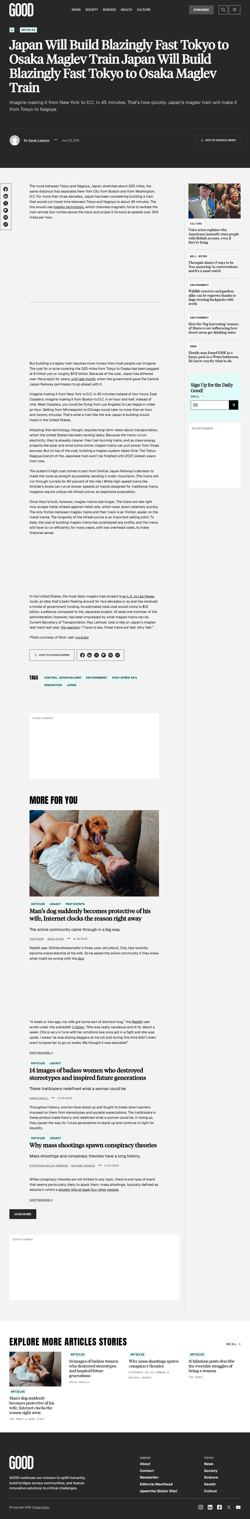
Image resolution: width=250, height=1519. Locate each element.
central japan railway (62, 677)
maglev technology (68, 207)
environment (96, 677)
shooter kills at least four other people (88, 1189)
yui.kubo (81, 637)
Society (91, 10)
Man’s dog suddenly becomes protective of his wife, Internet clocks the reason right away (90, 914)
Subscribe (201, 9)
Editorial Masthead (156, 1484)
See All (231, 1344)
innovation (53, 685)
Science (109, 10)
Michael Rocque (83, 1165)
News (76, 10)
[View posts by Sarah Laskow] (14, 140)
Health (126, 10)
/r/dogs (78, 1027)
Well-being (198, 256)
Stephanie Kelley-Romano (48, 1165)
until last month (83, 379)
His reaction (70, 627)
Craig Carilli (38, 1098)
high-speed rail (125, 677)
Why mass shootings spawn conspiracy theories (93, 1145)
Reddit (137, 1021)
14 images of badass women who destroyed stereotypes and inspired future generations (87, 1073)
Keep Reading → (41, 1053)
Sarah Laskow (38, 140)
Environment (199, 285)
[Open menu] (234, 9)
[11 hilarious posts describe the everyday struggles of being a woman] (215, 1365)
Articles (28, 30)
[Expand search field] (223, 9)
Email (197, 396)
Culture (144, 10)
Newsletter (149, 1477)
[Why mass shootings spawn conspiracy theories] (155, 1366)
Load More (22, 1214)
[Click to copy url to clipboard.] (5, 224)
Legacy (55, 904)
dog (80, 958)
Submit (235, 406)
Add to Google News (220, 140)
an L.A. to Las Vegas (138, 596)
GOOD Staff (55, 938)
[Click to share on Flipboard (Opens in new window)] (5, 210)
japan (71, 685)
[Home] (11, 29)
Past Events (75, 904)
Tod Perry (36, 938)
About (145, 1464)
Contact (147, 1470)
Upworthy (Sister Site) (158, 1491)
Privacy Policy (40, 1507)
